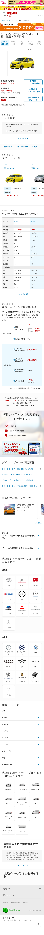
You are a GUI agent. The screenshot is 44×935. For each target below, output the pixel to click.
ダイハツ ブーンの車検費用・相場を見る (17, 475)
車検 (22, 43)
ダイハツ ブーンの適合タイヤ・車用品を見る (18, 480)
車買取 (13, 43)
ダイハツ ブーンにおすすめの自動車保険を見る (19, 486)
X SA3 (16, 221)
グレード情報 (23, 147)
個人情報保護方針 (15, 902)
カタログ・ (4, 43)
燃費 (35, 147)
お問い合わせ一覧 (15, 920)
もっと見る (21, 294)
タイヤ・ (30, 43)
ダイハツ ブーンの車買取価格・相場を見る (18, 469)
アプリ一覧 (6, 920)
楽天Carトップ (6, 20)
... (14, 20)
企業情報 (5, 902)
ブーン (6, 165)
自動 (39, 43)
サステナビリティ (26, 920)
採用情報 (25, 902)
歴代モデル (8, 147)
